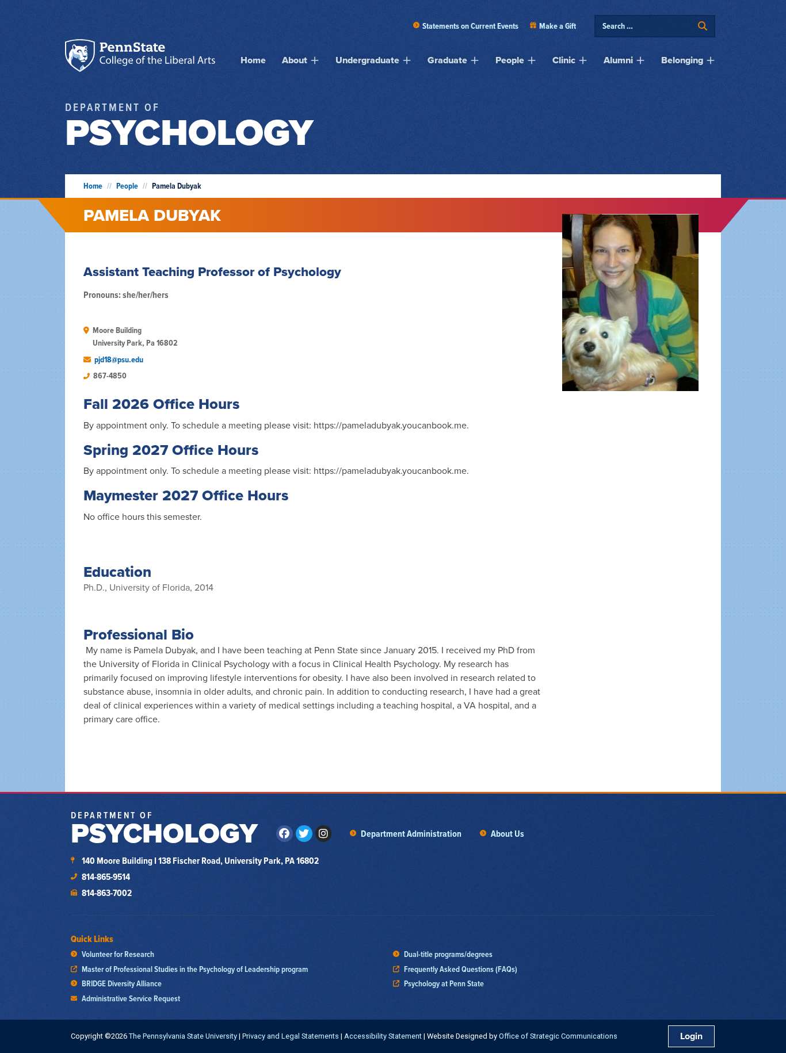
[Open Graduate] (474, 60)
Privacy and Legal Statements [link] (290, 1036)
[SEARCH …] (647, 26)
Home (92, 186)
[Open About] (314, 60)
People (127, 186)
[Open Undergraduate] (406, 60)
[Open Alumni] (640, 60)
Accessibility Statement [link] (383, 1036)
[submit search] (702, 26)
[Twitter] (304, 833)
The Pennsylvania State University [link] (183, 1036)
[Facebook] (284, 833)
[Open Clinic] (582, 60)
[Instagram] (323, 833)
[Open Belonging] (710, 60)
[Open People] (531, 60)
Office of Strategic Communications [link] (558, 1036)
